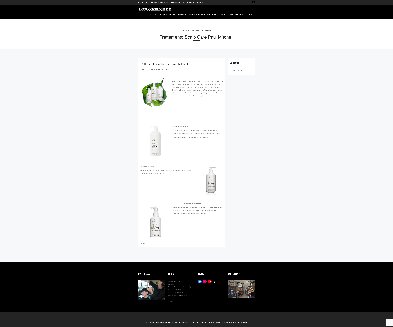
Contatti (250, 14)
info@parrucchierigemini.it (180, 295)
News (230, 14)
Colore (172, 14)
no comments (157, 69)
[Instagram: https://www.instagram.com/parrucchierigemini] (205, 281)
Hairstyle (153, 14)
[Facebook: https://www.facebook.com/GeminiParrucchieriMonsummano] (200, 281)
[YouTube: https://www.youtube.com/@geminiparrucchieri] (210, 281)
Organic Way (240, 14)
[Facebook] (253, 2)
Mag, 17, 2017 (145, 69)
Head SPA (222, 14)
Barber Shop (212, 14)
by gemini (166, 69)
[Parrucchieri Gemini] (155, 9)
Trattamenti (182, 14)
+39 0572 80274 (176, 290)
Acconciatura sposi (197, 14)
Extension (163, 14)
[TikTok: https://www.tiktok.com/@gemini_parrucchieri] (214, 281)
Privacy (170, 301)
